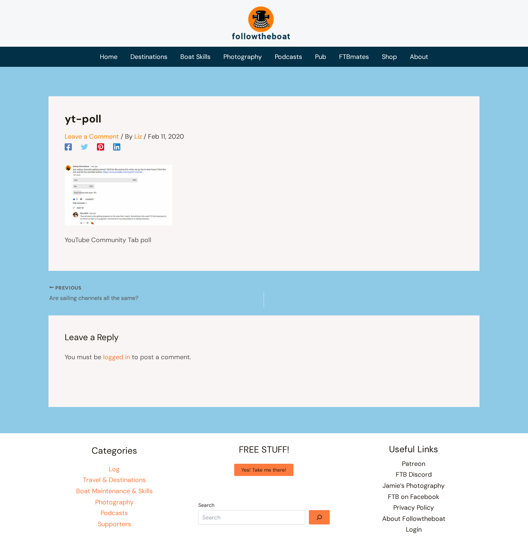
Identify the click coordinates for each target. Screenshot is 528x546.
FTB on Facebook (413, 496)
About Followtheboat (413, 518)
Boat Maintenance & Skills (114, 491)
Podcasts (114, 513)
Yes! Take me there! (263, 470)
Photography (114, 502)
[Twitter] (84, 146)
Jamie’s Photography (414, 485)
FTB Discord (414, 474)
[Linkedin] (116, 146)
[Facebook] (68, 146)
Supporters (114, 524)
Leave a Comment (92, 136)
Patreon (413, 463)
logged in (116, 357)
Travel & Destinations (114, 480)
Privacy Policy (413, 507)
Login (414, 529)
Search (206, 505)
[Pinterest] (100, 146)
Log (114, 469)
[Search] (319, 517)
